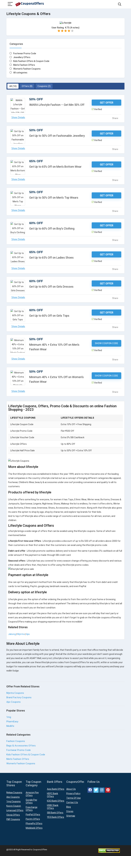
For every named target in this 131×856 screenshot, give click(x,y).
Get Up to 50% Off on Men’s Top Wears (53, 197)
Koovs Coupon (13, 806)
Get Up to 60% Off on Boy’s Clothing (51, 228)
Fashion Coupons (15, 741)
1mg (8, 717)
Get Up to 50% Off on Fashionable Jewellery (57, 135)
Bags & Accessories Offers (21, 745)
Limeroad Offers (14, 810)
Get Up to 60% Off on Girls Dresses (51, 286)
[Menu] (10, 4)
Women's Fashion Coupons (27, 68)
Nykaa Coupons (14, 792)
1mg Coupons (13, 801)
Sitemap (70, 816)
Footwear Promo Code (24, 53)
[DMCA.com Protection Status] (109, 849)
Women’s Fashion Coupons (20, 763)
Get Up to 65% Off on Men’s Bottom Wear (55, 166)
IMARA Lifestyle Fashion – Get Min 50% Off (56, 104)
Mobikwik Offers (34, 828)
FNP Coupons (13, 819)
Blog (68, 807)
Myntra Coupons (15, 693)
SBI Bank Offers (55, 812)
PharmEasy (12, 721)
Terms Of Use (73, 798)
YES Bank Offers (55, 817)
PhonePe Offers (34, 823)
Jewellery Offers (21, 57)
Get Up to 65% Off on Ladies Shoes (51, 257)
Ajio (28, 634)
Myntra (21, 634)
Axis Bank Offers (55, 789)
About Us (71, 789)
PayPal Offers (33, 814)
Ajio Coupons (13, 701)
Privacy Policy (73, 793)
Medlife (10, 726)
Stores (69, 811)
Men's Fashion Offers (24, 65)
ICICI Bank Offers (55, 801)
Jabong (12, 634)
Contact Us (72, 802)
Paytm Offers (33, 819)
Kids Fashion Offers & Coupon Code (31, 61)
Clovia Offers (13, 815)
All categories (20, 72)
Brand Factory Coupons (18, 697)
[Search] (119, 4)
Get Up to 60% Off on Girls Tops (49, 315)
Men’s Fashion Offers (17, 759)
